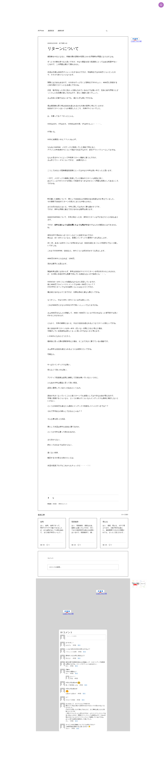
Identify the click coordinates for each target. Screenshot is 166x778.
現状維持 (74, 521)
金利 (42, 521)
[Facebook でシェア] (48, 498)
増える (105, 521)
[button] (107, 30)
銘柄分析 (61, 30)
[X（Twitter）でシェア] (53, 498)
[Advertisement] (57, 13)
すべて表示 (124, 514)
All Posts (41, 30)
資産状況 (51, 30)
